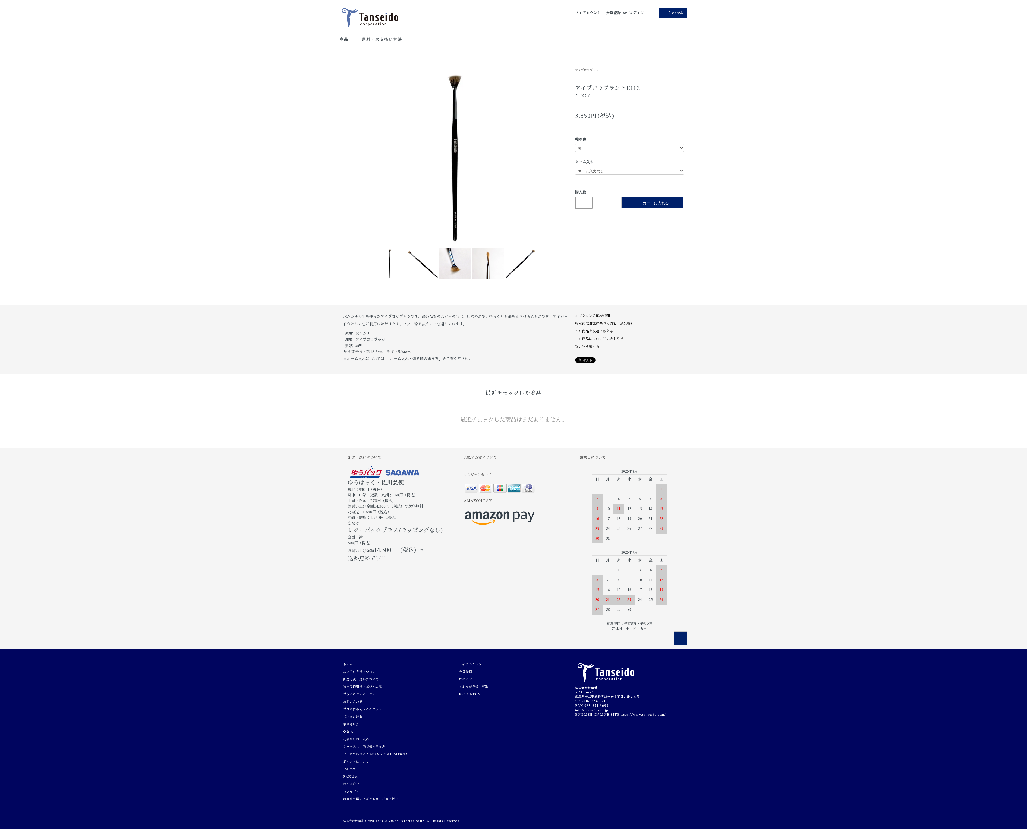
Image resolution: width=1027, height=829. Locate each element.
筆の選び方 (351, 724)
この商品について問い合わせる (599, 339)
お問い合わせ (353, 701)
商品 (345, 39)
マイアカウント (588, 13)
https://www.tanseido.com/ (643, 714)
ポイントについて (356, 761)
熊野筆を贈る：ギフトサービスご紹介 (370, 799)
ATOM (475, 694)
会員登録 (613, 13)
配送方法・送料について (361, 679)
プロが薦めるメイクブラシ (362, 709)
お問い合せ (351, 784)
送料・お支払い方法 (382, 39)
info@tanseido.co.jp (591, 710)
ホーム (348, 664)
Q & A (348, 731)
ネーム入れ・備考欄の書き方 (364, 746)
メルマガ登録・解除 (473, 686)
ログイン (636, 13)
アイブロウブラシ (587, 70)
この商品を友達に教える (594, 331)
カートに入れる (656, 202)
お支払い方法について (359, 671)
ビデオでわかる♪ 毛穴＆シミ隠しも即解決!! (376, 754)
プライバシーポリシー (359, 694)
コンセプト (351, 791)
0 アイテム (676, 12)
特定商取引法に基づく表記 (362, 686)
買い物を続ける (587, 346)
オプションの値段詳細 (592, 315)
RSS (462, 694)
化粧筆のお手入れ (356, 739)
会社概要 (349, 769)
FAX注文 (350, 776)
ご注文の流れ (353, 716)
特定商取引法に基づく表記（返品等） (604, 323)
